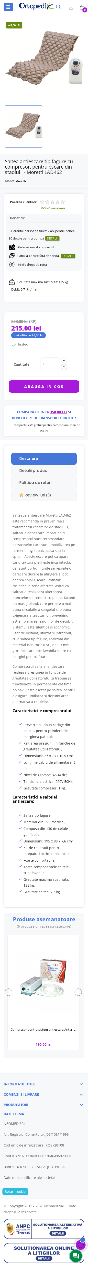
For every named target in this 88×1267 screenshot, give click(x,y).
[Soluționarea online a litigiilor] (44, 1252)
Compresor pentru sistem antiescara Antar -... (43, 1029)
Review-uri (37, 495)
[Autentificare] (70, 8)
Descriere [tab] (28, 458)
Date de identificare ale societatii (30, 1177)
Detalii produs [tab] (33, 470)
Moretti (20, 181)
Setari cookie (15, 1191)
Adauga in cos (44, 386)
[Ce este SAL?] (44, 1228)
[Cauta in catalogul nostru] (58, 7)
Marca (10, 181)
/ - (53, 208)
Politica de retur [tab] (35, 482)
